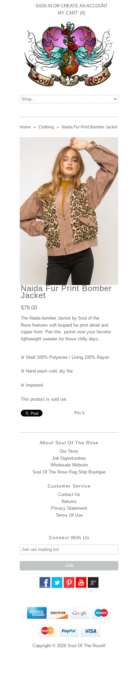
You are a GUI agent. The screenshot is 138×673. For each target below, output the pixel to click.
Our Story (69, 451)
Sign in (44, 5)
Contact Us (69, 494)
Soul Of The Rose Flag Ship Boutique (69, 471)
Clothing (46, 127)
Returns (69, 501)
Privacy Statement (69, 508)
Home (25, 127)
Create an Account (84, 5)
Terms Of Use (69, 515)
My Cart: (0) (71, 12)
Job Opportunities (69, 458)
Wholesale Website (69, 464)
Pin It (79, 412)
